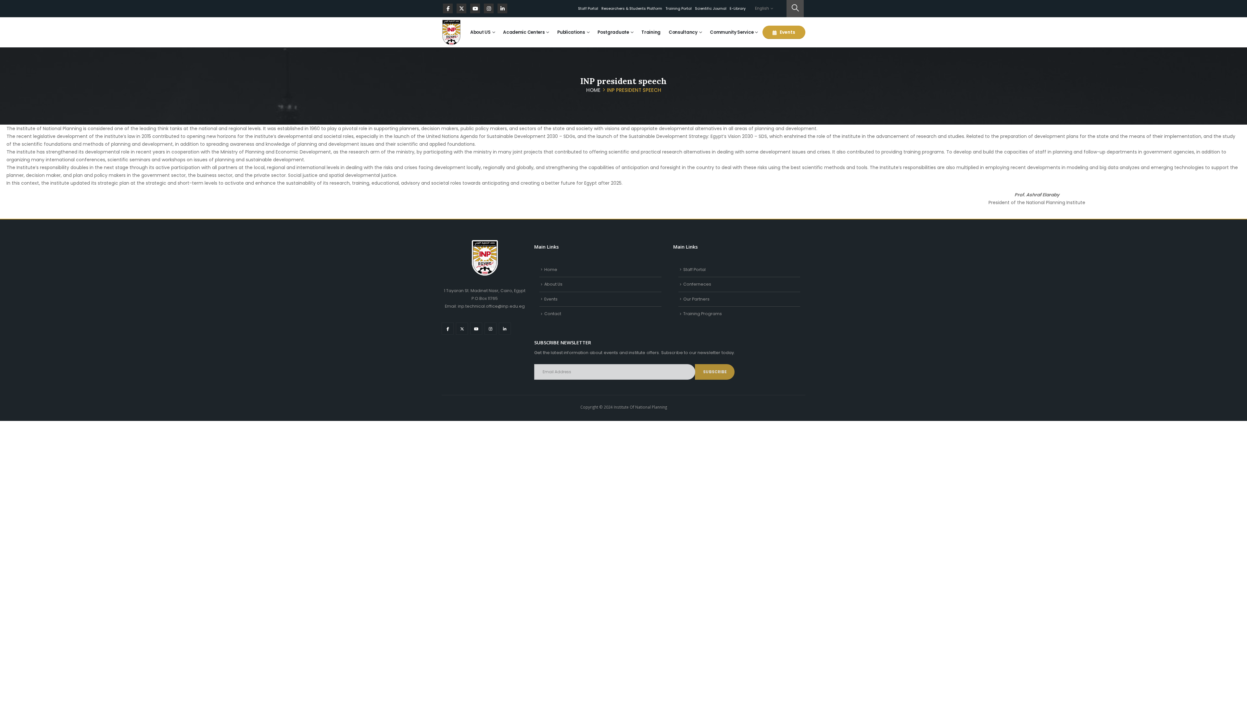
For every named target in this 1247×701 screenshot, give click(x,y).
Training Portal (678, 8)
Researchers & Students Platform (631, 8)
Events (787, 32)
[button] (795, 8)
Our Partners (696, 299)
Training (651, 32)
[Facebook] (448, 8)
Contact (552, 313)
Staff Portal (588, 8)
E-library (738, 8)
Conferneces (697, 284)
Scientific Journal (710, 8)
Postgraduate (613, 32)
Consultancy (683, 32)
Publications (571, 32)
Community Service (731, 32)
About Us (553, 284)
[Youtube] (475, 8)
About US (480, 32)
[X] (461, 8)
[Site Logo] (451, 32)
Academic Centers (524, 32)
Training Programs (702, 313)
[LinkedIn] (502, 8)
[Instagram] (489, 8)
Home (550, 269)
